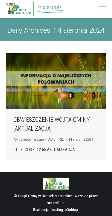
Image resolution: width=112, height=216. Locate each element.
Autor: (56, 139)
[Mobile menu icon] (102, 8)
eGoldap (71, 209)
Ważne (38, 139)
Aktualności (22, 139)
